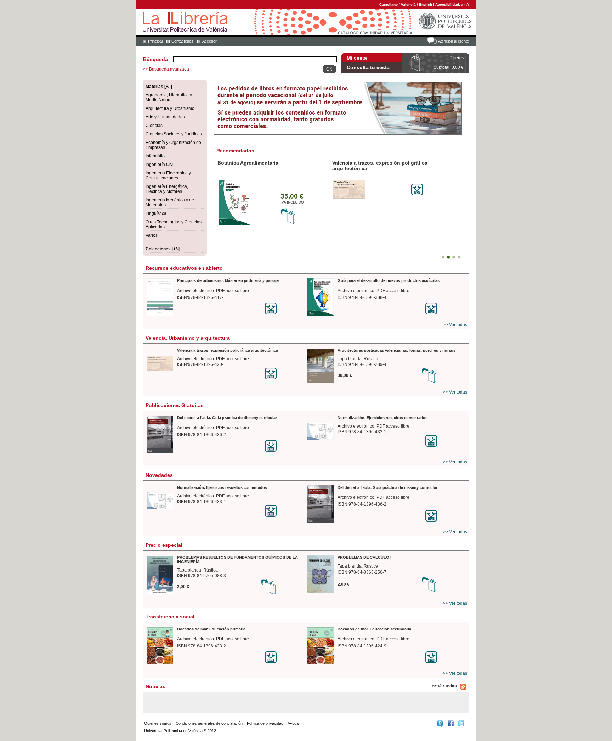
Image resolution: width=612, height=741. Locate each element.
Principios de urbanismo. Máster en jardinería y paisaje (228, 280)
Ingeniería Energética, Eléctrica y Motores (167, 189)
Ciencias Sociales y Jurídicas (174, 134)
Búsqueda (155, 59)
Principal (155, 41)
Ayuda (293, 723)
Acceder (209, 41)
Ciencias (154, 125)
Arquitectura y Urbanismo (170, 108)
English (425, 4)
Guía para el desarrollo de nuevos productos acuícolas (389, 280)
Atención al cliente (453, 41)
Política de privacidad (265, 723)
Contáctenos (182, 41)
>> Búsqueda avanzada (166, 69)
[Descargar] (417, 193)
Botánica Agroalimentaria (247, 163)
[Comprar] (288, 222)
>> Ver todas (455, 324)
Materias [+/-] (159, 86)
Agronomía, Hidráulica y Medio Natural (169, 97)
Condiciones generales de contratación (209, 723)
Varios (152, 235)
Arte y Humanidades (165, 117)
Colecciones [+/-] (163, 248)
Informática (156, 156)
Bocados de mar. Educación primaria (211, 629)
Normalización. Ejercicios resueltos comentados (382, 418)
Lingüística (156, 213)
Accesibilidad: (448, 4)
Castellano (388, 4)
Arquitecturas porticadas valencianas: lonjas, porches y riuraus (396, 350)
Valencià (408, 4)
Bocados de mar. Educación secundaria (374, 629)
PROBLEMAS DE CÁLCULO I (364, 557)
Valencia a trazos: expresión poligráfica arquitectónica (227, 350)
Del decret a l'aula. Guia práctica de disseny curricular (227, 418)
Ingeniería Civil (160, 164)
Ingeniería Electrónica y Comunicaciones (168, 175)
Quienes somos (157, 723)
